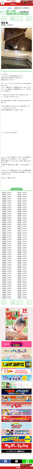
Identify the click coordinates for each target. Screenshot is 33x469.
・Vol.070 (6, 234)
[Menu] (2, 3)
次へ (29, 18)
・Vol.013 (21, 286)
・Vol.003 (21, 296)
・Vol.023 (21, 277)
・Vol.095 (21, 209)
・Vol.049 (21, 252)
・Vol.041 (21, 260)
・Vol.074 (6, 230)
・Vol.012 (6, 288)
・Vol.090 (6, 215)
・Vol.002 (6, 298)
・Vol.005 (21, 294)
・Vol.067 (21, 236)
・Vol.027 (21, 273)
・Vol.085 (21, 219)
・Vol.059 (21, 243)
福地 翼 (9, 8)
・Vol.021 (21, 279)
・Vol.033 (21, 267)
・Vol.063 (21, 239)
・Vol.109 (21, 196)
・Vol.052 (6, 251)
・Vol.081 (21, 222)
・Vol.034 (6, 267)
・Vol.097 (21, 207)
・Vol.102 (6, 204)
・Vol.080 (6, 224)
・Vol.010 (6, 290)
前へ (3, 18)
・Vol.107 (21, 198)
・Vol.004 (6, 296)
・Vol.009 (21, 290)
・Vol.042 (6, 260)
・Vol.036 (6, 266)
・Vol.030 (6, 271)
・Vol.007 (21, 292)
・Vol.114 (6, 192)
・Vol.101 (21, 204)
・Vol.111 (21, 194)
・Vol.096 (6, 209)
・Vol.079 (21, 224)
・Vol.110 (6, 196)
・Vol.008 (6, 292)
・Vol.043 (21, 258)
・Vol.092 (6, 213)
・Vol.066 (6, 237)
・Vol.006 (6, 294)
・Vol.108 (6, 198)
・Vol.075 (21, 228)
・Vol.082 (6, 222)
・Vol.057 (21, 245)
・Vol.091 (21, 213)
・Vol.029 (21, 271)
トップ (2, 8)
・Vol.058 (6, 245)
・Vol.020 (6, 281)
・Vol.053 (21, 249)
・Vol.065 (21, 237)
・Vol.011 (21, 288)
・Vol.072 (6, 232)
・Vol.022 (6, 279)
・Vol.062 (6, 241)
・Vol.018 (6, 283)
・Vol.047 (21, 254)
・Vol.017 (21, 283)
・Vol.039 (21, 262)
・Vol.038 (6, 264)
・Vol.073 (21, 230)
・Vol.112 (6, 194)
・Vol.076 (6, 228)
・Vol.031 (21, 269)
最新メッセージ (16, 18)
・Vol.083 (21, 220)
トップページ (24, 466)
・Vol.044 (6, 258)
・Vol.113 (21, 192)
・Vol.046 (6, 256)
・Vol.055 (21, 247)
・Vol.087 (21, 217)
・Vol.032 (6, 269)
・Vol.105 (21, 200)
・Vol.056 (6, 247)
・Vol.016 (6, 284)
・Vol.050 (6, 252)
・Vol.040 (6, 262)
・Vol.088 (6, 217)
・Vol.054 (6, 249)
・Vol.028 (6, 273)
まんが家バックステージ (14, 12)
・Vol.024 (6, 277)
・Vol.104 (6, 202)
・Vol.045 (21, 256)
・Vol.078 (6, 226)
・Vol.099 (21, 205)
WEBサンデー (26, 2)
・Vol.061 (21, 241)
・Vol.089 (21, 215)
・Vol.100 (6, 205)
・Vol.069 (21, 234)
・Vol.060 (6, 243)
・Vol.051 (21, 251)
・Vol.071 (21, 232)
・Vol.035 (21, 266)
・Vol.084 (6, 220)
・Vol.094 (6, 211)
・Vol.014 (6, 286)
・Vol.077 (21, 226)
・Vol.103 (21, 202)
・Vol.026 (6, 275)
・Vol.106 (6, 200)
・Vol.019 (21, 281)
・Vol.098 (6, 207)
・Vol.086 (6, 219)
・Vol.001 (21, 298)
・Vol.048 (6, 254)
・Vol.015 (21, 284)
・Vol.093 (21, 211)
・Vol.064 (6, 239)
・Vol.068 (6, 236)
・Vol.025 (21, 275)
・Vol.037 (21, 264)
